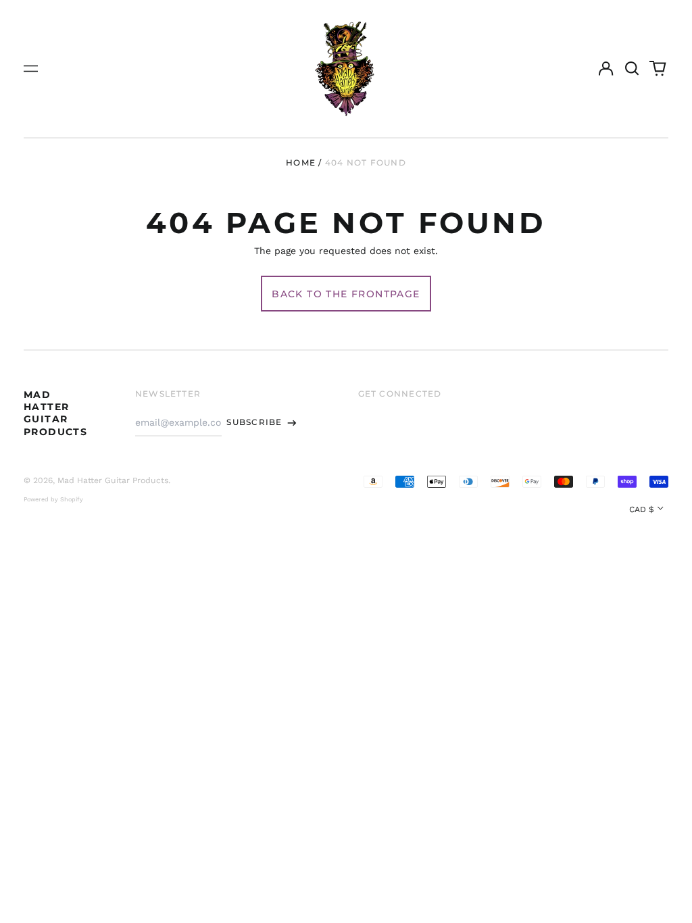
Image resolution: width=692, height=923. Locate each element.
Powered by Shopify (53, 499)
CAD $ (641, 509)
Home (301, 162)
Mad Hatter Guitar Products (55, 413)
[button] (632, 69)
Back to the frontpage (346, 294)
